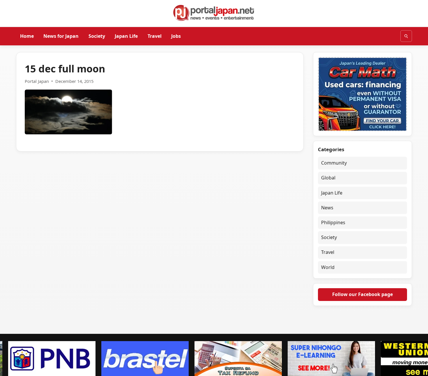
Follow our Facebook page (362, 294)
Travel (155, 36)
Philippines (333, 222)
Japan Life (126, 36)
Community (334, 163)
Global (328, 177)
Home (27, 36)
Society (97, 36)
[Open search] (406, 36)
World (328, 267)
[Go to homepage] (214, 13)
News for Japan (61, 36)
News (327, 207)
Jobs (176, 36)
